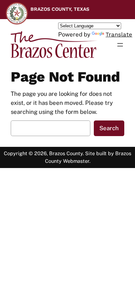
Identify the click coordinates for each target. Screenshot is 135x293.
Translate (119, 34)
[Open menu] (120, 45)
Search (109, 128)
